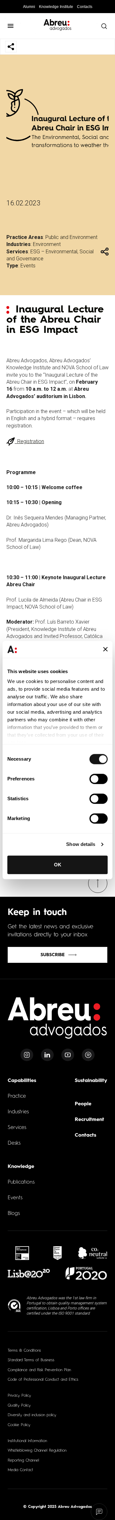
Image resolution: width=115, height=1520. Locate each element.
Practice (17, 1096)
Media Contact (20, 1470)
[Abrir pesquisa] (103, 25)
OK (57, 864)
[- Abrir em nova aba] (22, 1253)
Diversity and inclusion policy (32, 1415)
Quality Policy (19, 1406)
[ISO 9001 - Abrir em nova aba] (14, 1306)
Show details (80, 844)
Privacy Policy (19, 1396)
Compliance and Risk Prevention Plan (39, 1370)
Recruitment (89, 1119)
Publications (21, 1182)
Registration (29, 441)
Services (17, 1127)
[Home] (57, 1021)
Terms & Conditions (24, 1351)
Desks (14, 1143)
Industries (18, 1112)
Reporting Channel (23, 1460)
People (83, 1104)
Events (27, 266)
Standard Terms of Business (31, 1360)
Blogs (14, 1213)
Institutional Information (27, 1441)
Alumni (29, 6)
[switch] (98, 779)
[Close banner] (105, 649)
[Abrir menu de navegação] (11, 26)
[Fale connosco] (99, 1512)
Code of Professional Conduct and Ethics (43, 1380)
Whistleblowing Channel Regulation (37, 1451)
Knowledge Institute (56, 6)
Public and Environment (71, 237)
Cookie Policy (19, 1425)
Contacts (84, 6)
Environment (47, 244)
